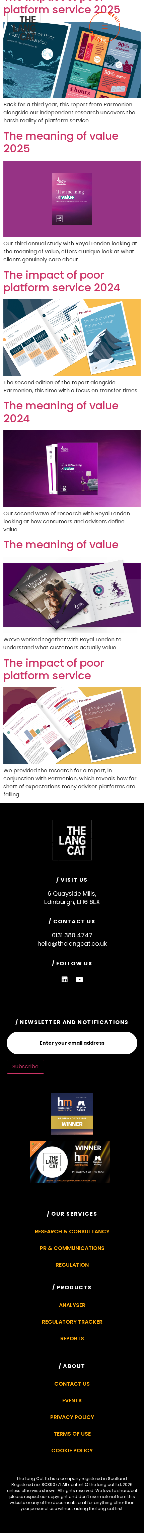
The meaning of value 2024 (61, 412)
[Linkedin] (64, 979)
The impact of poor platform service (53, 669)
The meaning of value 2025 (61, 142)
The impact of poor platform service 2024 (61, 281)
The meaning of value (61, 544)
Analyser (72, 1305)
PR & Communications (72, 1248)
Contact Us (72, 1384)
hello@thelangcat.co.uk (72, 943)
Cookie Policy (72, 1450)
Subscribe (25, 1066)
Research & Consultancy (72, 1231)
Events (72, 1400)
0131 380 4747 (72, 935)
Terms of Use (72, 1434)
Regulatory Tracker (72, 1322)
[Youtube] (79, 979)
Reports (72, 1338)
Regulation (72, 1265)
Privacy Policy (72, 1417)
